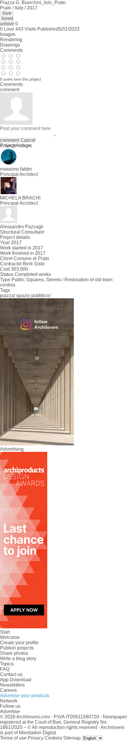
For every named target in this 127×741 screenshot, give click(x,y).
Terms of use (13, 737)
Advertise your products (24, 695)
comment (9, 140)
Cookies (53, 737)
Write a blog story (18, 658)
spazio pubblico (32, 295)
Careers (8, 690)
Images (7, 34)
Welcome (10, 637)
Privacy (35, 737)
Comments (11, 50)
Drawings (10, 44)
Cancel (27, 140)
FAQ (4, 669)
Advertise (10, 711)
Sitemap (72, 737)
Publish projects (17, 647)
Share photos (14, 653)
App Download (15, 679)
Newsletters (12, 684)
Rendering (11, 39)
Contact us (11, 674)
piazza (7, 295)
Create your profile (19, 642)
